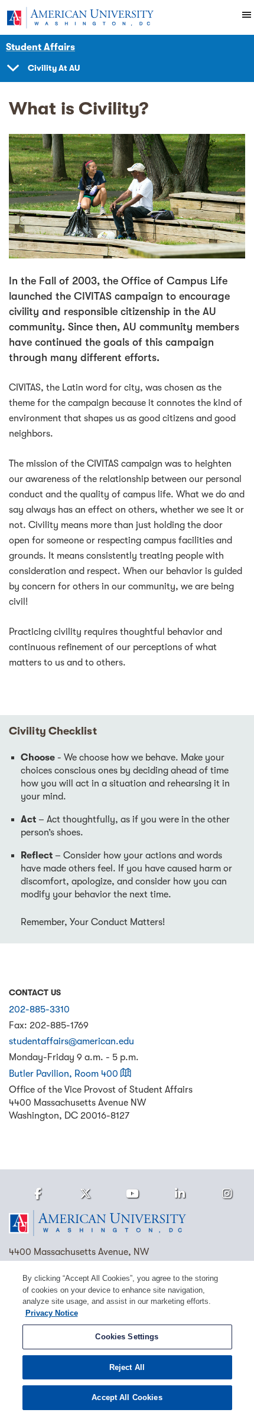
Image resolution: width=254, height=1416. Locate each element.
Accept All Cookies (127, 1397)
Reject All (127, 1367)
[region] (127, 1338)
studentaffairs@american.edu (71, 1041)
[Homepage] (127, 1223)
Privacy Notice (51, 1313)
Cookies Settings (126, 1336)
